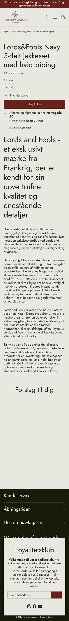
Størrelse (8, 80)
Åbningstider (17, 509)
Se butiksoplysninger (20, 127)
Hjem (6, 31)
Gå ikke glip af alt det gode (31, 537)
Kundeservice (17, 495)
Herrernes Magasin (23, 522)
